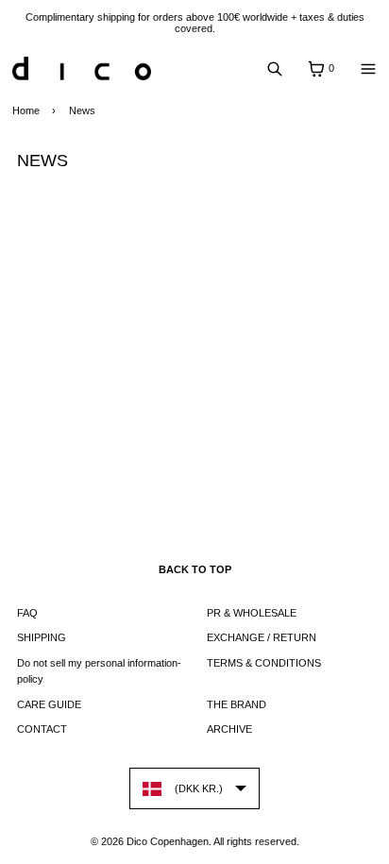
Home (26, 110)
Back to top (195, 569)
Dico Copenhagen (168, 841)
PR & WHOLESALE (251, 612)
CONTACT (42, 729)
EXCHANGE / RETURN (261, 637)
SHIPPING (41, 637)
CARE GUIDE (49, 704)
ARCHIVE (229, 729)
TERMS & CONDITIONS (264, 663)
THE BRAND (236, 704)
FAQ (27, 612)
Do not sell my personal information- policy (99, 671)
